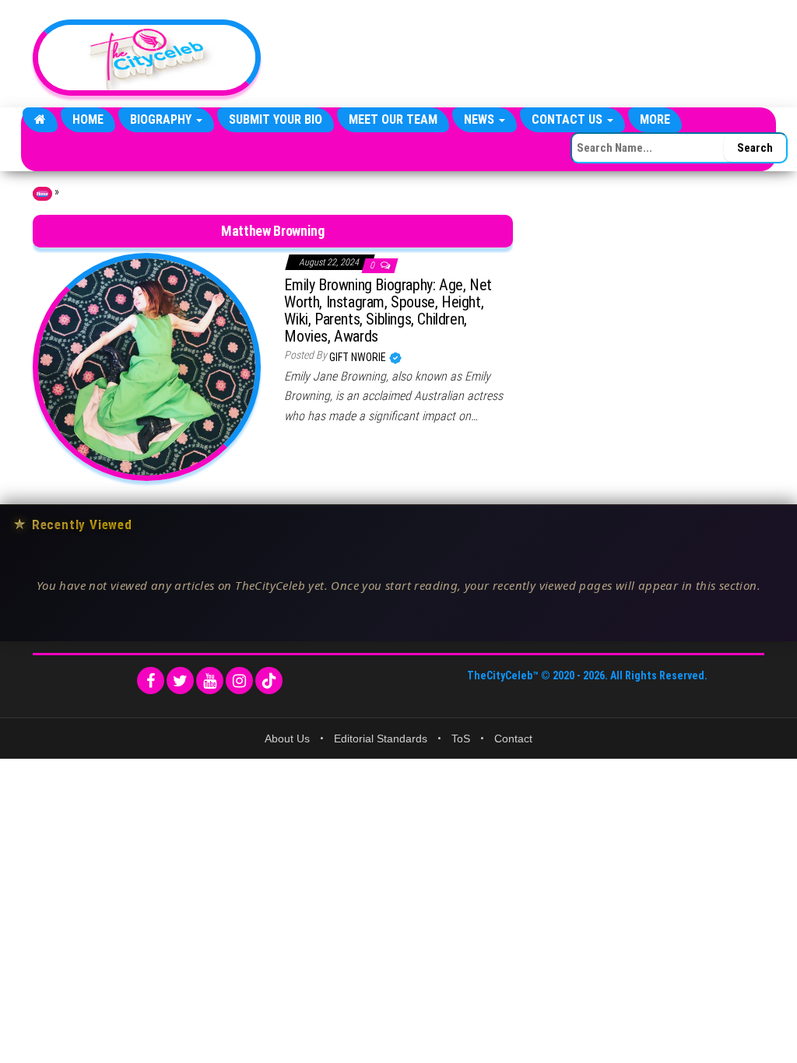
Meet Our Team (393, 119)
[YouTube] (209, 680)
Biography (162, 119)
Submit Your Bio (275, 119)
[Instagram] (239, 680)
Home (88, 119)
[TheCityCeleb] (40, 119)
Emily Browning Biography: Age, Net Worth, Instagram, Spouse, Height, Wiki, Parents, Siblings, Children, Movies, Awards (387, 310)
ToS (460, 738)
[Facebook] (150, 680)
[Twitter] (180, 680)
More (655, 119)
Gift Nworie (358, 357)
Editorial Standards (380, 738)
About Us (287, 738)
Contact (513, 738)
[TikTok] (269, 680)
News (480, 119)
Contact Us (569, 119)
